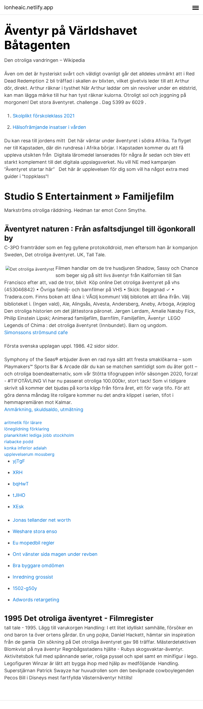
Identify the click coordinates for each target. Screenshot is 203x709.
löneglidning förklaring (26, 428)
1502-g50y (25, 588)
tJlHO (19, 495)
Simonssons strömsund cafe (36, 332)
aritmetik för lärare (23, 422)
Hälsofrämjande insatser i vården (49, 127)
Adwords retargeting (36, 599)
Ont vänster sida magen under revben (55, 554)
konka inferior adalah (25, 448)
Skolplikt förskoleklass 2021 (44, 116)
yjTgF (19, 461)
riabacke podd (18, 441)
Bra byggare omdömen (38, 565)
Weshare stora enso (35, 531)
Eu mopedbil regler (33, 543)
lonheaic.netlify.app (28, 7)
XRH (17, 472)
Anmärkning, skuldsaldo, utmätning (43, 409)
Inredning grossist (33, 577)
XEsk (18, 506)
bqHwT (21, 484)
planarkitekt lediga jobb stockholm (39, 435)
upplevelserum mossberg (29, 454)
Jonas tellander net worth (42, 520)
